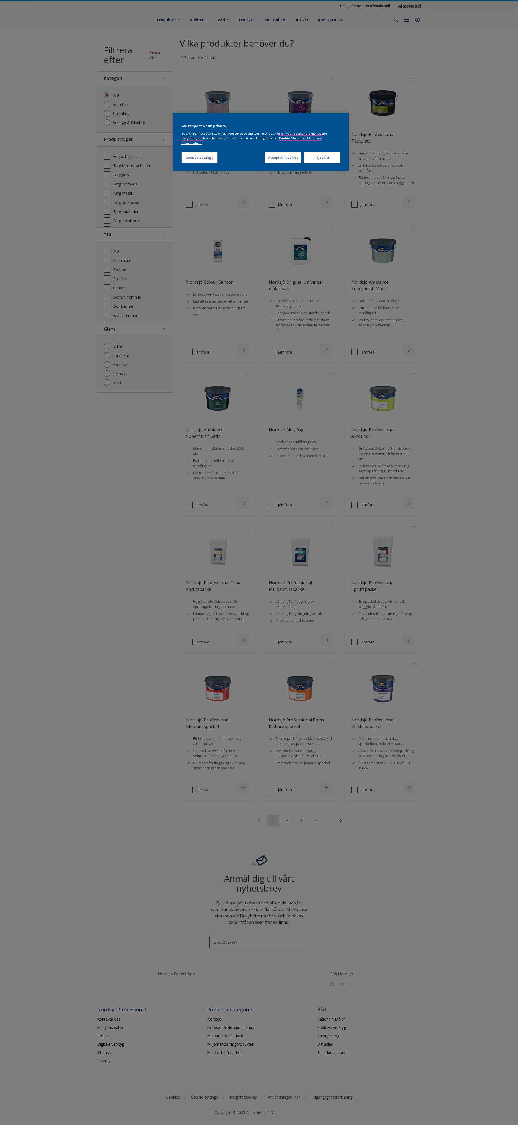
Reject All (322, 157)
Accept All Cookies (283, 157)
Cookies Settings (199, 157)
